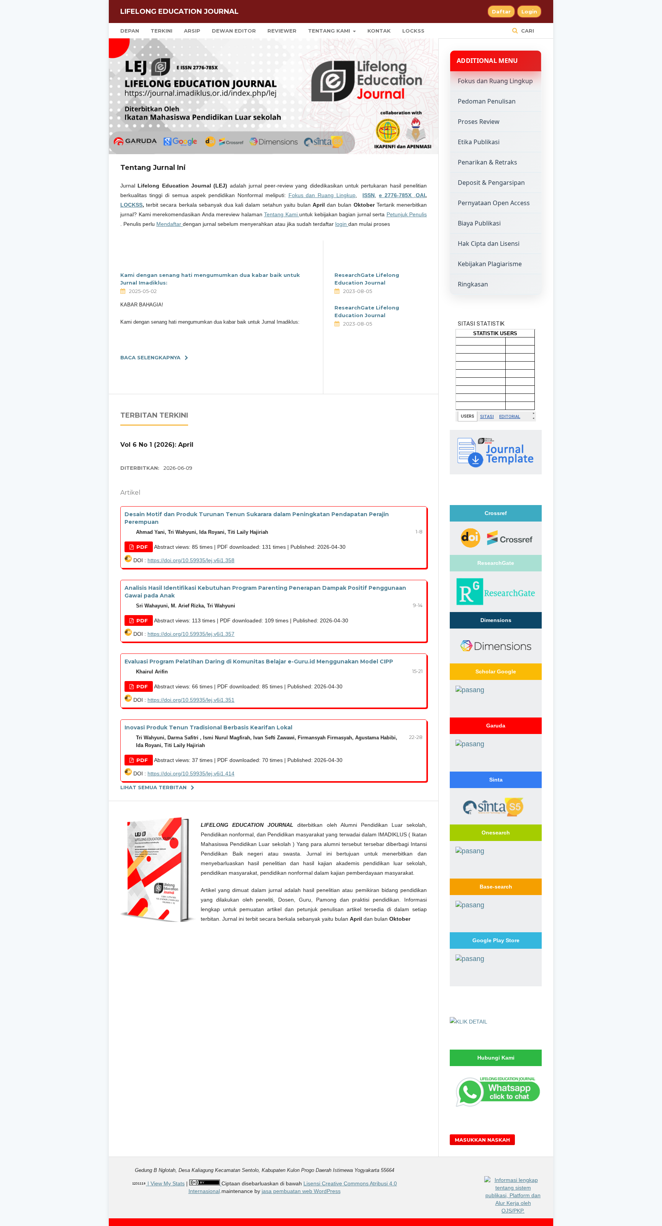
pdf (141, 547)
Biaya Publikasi (479, 223)
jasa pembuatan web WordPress (301, 1191)
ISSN (368, 195)
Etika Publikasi (479, 142)
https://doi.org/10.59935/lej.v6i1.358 (190, 560)
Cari (526, 31)
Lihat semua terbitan (153, 787)
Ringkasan (473, 284)
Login (529, 11)
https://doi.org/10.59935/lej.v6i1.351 (190, 700)
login (341, 224)
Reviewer (282, 31)
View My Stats (168, 1183)
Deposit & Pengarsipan (491, 182)
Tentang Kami (330, 31)
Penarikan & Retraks (487, 162)
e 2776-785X (396, 195)
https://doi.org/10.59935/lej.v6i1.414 (190, 773)
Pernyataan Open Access (494, 203)
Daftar (501, 11)
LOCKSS (413, 31)
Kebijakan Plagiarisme (490, 264)
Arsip (192, 31)
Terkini (161, 31)
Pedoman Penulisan (487, 101)
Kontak (379, 31)
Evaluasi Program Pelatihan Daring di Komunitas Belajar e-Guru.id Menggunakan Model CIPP (259, 661)
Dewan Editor (234, 31)
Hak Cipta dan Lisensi (488, 243)
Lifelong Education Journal (179, 11)
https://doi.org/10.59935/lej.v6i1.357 (190, 634)
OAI (420, 195)
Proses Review (479, 121)
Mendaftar (169, 224)
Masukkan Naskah (482, 1140)
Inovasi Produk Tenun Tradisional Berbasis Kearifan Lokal (208, 727)
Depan (129, 31)
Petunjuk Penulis (407, 214)
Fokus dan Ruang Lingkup (322, 195)
